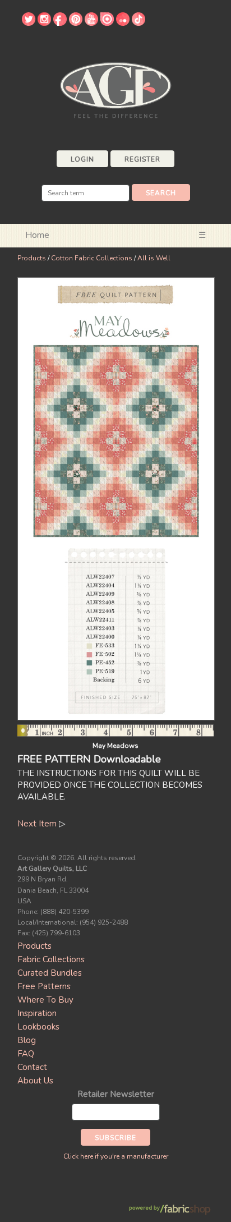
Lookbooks (38, 1026)
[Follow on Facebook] (60, 23)
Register (142, 159)
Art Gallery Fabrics (115, 89)
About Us (35, 1080)
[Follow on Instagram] (44, 23)
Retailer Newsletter (115, 1094)
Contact (32, 1067)
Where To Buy (45, 999)
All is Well (153, 258)
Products (31, 258)
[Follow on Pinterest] (75, 23)
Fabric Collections (51, 959)
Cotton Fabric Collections (91, 258)
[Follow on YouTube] (91, 23)
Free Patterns (44, 986)
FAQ (25, 1053)
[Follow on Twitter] (28, 23)
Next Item (37, 823)
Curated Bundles (49, 972)
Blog (26, 1040)
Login (82, 159)
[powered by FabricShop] (170, 1209)
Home (37, 235)
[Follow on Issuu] (107, 23)
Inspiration (37, 1013)
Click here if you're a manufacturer (115, 1156)
